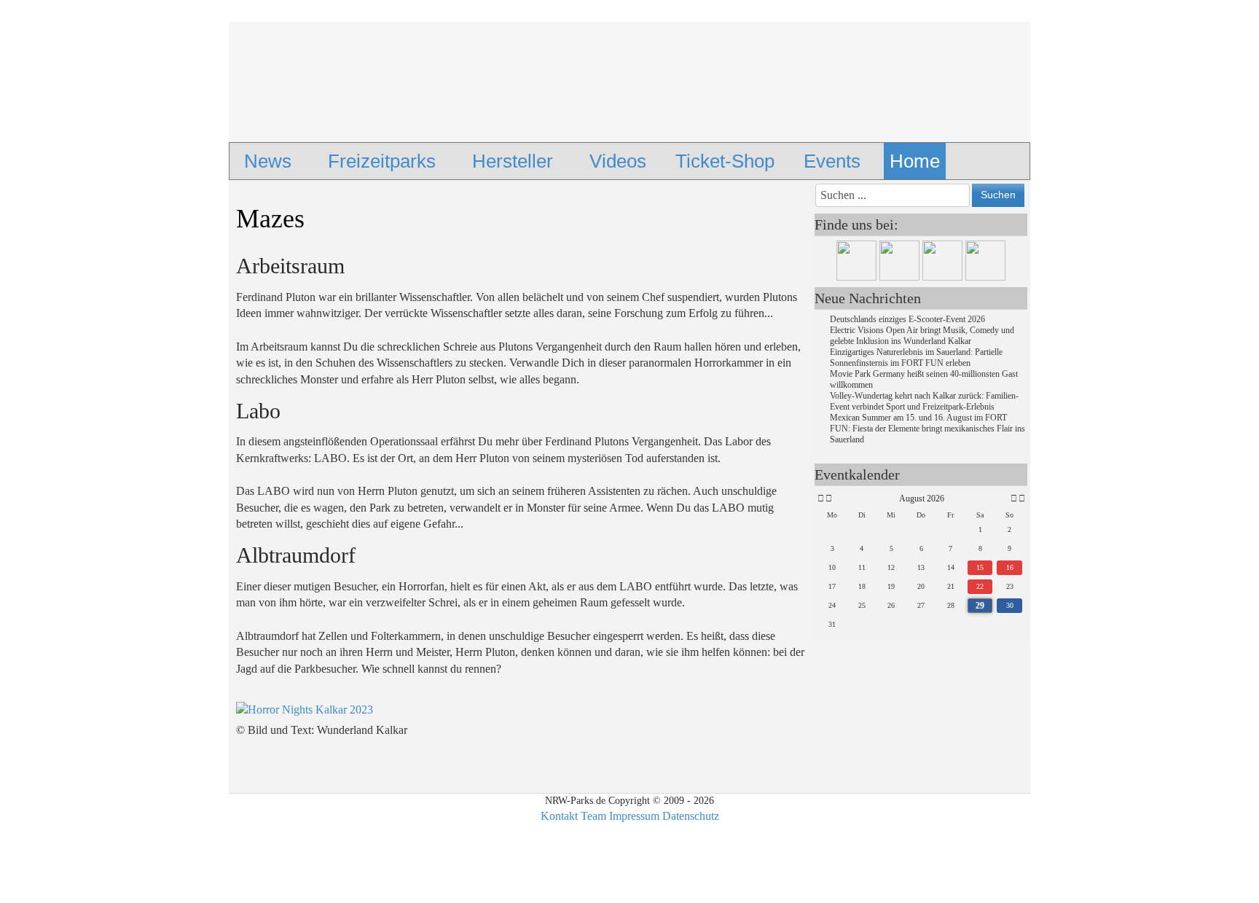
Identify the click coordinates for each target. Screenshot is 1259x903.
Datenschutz (690, 816)
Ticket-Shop (724, 161)
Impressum (634, 816)
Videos (617, 161)
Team (593, 816)
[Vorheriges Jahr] (819, 499)
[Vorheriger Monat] (828, 499)
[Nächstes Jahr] (1021, 499)
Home (915, 161)
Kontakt (559, 816)
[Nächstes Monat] (1014, 499)
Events (832, 161)
